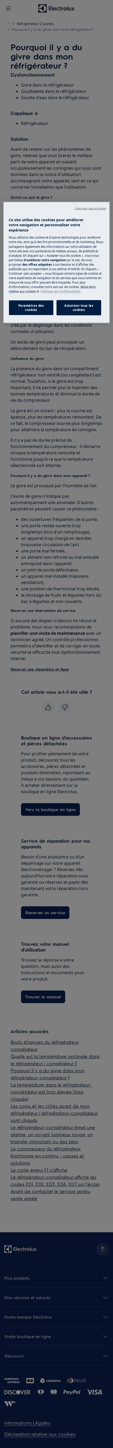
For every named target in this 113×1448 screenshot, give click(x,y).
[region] (56, 262)
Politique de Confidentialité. (60, 291)
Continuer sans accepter (90, 208)
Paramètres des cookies (31, 308)
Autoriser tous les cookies (78, 308)
